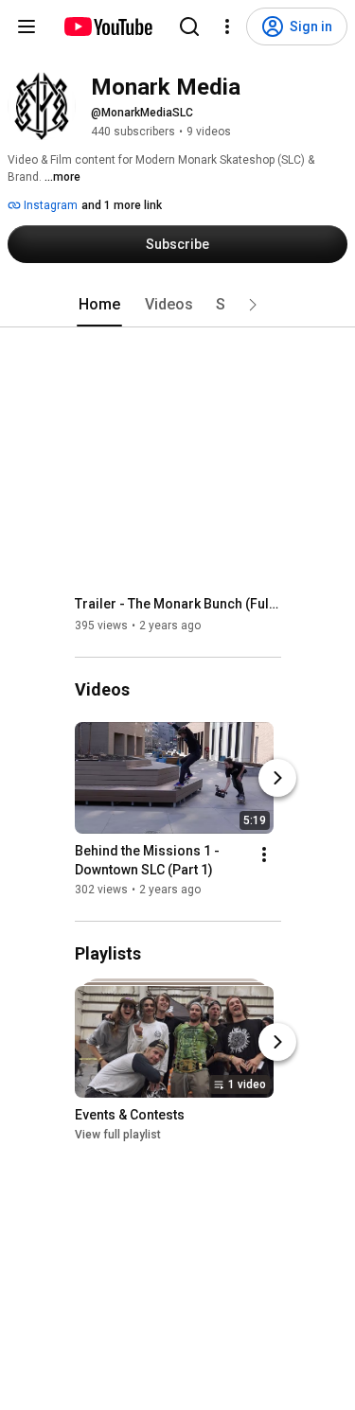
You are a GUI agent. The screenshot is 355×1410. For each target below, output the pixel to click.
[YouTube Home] (107, 26)
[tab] (99, 304)
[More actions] (264, 854)
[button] (252, 304)
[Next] (277, 778)
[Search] (189, 26)
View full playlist (118, 1134)
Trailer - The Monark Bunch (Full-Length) (178, 603)
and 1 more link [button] (121, 205)
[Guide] (26, 26)
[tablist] (178, 304)
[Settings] (227, 26)
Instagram (49, 205)
